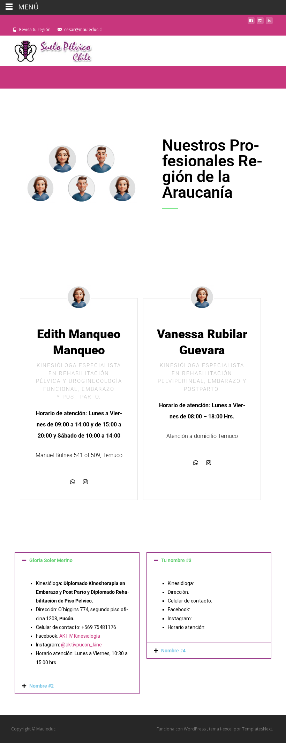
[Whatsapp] (72, 481)
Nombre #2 (41, 686)
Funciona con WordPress (182, 729)
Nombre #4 (173, 650)
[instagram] (260, 22)
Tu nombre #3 (176, 560)
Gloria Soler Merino (51, 560)
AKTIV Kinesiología (79, 636)
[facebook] (251, 22)
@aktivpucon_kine (81, 644)
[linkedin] (269, 22)
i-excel (227, 729)
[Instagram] (85, 481)
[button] (77, 560)
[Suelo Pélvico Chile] (49, 49)
